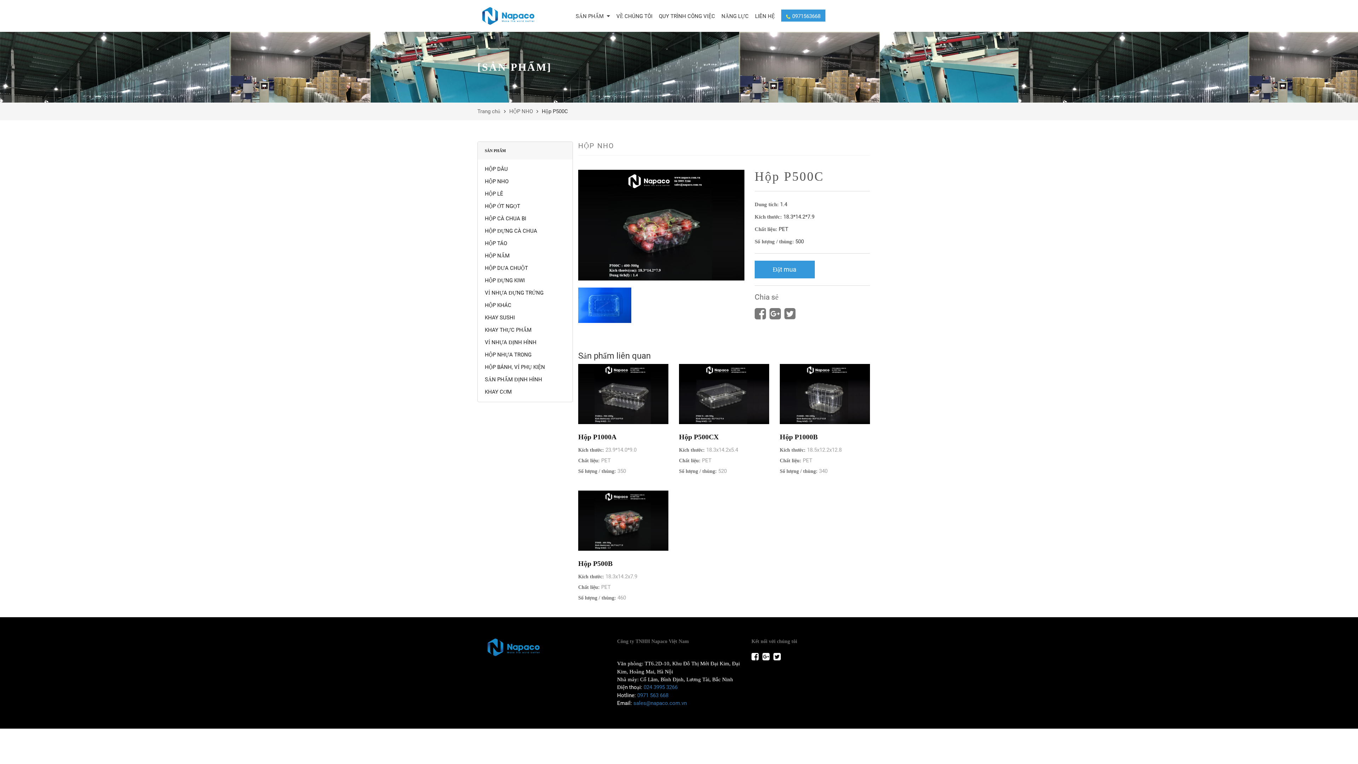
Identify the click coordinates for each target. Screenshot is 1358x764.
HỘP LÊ (494, 194)
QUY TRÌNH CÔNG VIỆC (687, 16)
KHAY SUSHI (500, 317)
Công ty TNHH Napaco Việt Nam (653, 641)
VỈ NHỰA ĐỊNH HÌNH (510, 342)
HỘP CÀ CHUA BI (505, 218)
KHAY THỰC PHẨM (508, 330)
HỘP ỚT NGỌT (502, 206)
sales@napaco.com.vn (660, 703)
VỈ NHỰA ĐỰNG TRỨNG (514, 293)
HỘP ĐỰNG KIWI (505, 280)
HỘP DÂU (496, 169)
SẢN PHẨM (590, 16)
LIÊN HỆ (765, 16)
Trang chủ (488, 111)
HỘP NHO (521, 111)
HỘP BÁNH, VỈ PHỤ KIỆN (515, 367)
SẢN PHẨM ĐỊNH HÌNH (513, 379)
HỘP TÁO (496, 243)
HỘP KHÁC (498, 305)
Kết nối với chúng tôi (774, 641)
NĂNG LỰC (735, 16)
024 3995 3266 (661, 687)
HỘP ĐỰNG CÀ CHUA (511, 231)
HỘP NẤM (497, 256)
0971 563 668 (652, 695)
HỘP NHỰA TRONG (508, 355)
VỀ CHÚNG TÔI (634, 16)
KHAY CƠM (498, 392)
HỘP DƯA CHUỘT (506, 268)
